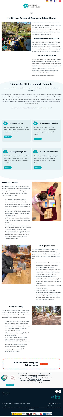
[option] (51, 1)
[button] (31, 13)
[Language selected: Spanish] (54, 1)
